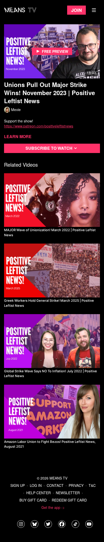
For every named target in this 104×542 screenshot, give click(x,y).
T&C (92, 485)
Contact (55, 485)
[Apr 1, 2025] (52, 270)
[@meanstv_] (75, 524)
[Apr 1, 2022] (52, 200)
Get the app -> (53, 507)
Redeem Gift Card (69, 500)
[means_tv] (21, 524)
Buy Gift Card (33, 500)
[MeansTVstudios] (34, 524)
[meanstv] (62, 524)
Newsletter (68, 492)
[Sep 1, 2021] (52, 412)
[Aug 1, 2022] (52, 341)
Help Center (38, 492)
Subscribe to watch (48, 148)
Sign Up (17, 485)
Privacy (76, 485)
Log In (36, 485)
